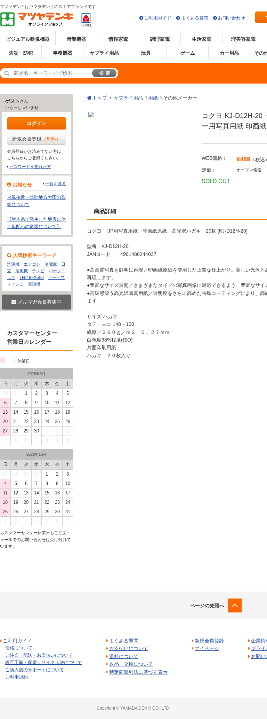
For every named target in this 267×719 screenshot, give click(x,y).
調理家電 (160, 39)
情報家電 (118, 39)
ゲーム (187, 53)
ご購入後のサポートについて (34, 669)
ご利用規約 (16, 677)
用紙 (153, 98)
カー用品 (229, 53)
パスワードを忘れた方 (30, 166)
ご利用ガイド (157, 18)
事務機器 (62, 53)
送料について (123, 656)
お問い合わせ (231, 18)
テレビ (38, 270)
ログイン (36, 123)
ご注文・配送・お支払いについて (39, 655)
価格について (18, 647)
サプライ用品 (104, 53)
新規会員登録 (36, 139)
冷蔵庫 (50, 264)
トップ (99, 98)
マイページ (207, 648)
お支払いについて (128, 648)
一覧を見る (55, 183)
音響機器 (76, 39)
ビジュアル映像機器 (28, 39)
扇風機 (21, 270)
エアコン (32, 264)
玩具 (146, 53)
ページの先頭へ (207, 605)
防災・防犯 (21, 53)
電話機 (34, 284)
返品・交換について (131, 664)
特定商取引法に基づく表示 (138, 672)
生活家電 (201, 39)
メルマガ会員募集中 (39, 302)
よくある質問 (194, 18)
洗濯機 (13, 264)
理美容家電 (243, 39)
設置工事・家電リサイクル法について (43, 662)
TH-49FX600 (31, 277)
